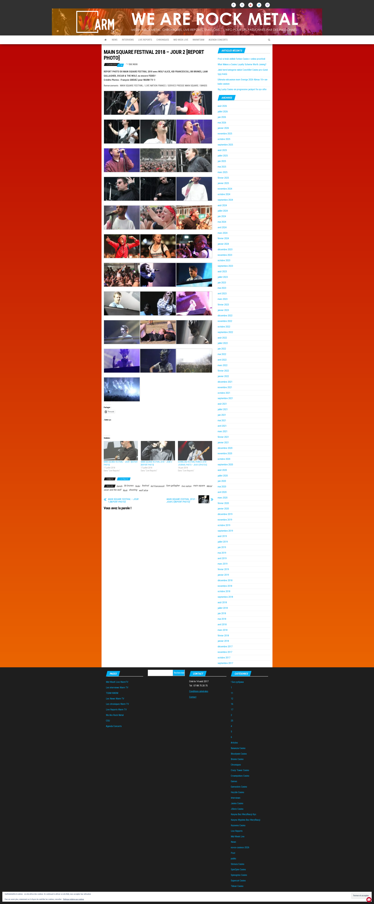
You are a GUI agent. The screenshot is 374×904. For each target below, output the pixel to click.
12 (232, 698)
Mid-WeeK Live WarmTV (117, 682)
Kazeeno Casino (238, 825)
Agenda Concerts (218, 39)
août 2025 (222, 150)
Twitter (259, 5)
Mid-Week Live (180, 39)
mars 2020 (222, 497)
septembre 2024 (225, 199)
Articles (234, 742)
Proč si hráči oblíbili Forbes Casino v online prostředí (241, 58)
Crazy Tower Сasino (240, 770)
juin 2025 (222, 161)
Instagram (242, 5)
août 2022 (222, 337)
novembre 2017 (225, 652)
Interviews (128, 39)
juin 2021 (222, 415)
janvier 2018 (223, 641)
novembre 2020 (225, 453)
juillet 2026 (223, 111)
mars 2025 (222, 172)
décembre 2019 (225, 514)
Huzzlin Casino (237, 792)
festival (145, 485)
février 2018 (223, 635)
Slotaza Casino (237, 864)
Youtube (250, 5)
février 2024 (223, 238)
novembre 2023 (225, 255)
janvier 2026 (223, 128)
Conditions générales (198, 691)
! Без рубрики (237, 682)
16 (232, 704)
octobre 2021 (224, 393)
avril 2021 (222, 425)
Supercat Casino (238, 880)
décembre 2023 (225, 249)
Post (233, 853)
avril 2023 (222, 293)
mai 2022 (222, 354)
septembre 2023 (225, 266)
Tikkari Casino (237, 886)
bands (119, 486)
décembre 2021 (225, 381)
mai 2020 (222, 486)
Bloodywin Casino (239, 753)
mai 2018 (222, 619)
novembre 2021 (225, 387)
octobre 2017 (224, 657)
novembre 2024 (225, 188)
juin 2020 (222, 481)
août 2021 (222, 403)
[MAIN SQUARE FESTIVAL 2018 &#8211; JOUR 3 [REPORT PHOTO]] (158, 451)
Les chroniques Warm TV (117, 704)
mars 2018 (222, 630)
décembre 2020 (225, 448)
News (114, 39)
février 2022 (223, 370)
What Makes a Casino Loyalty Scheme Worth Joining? (242, 64)
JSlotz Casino (237, 809)
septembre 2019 (225, 530)
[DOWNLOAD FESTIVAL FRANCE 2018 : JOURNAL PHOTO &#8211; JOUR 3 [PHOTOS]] (195, 451)
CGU (108, 720)
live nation (186, 486)
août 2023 (222, 271)
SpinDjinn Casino (238, 869)
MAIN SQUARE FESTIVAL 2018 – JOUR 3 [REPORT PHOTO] (181, 500)
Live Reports (145, 39)
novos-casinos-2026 (240, 847)
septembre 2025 (225, 144)
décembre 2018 (225, 580)
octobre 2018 (224, 591)
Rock (125, 490)
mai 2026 (222, 122)
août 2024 (222, 205)
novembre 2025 (225, 133)
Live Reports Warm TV (116, 709)
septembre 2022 (225, 332)
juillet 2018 (223, 608)
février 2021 (223, 437)
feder (137, 486)
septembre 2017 (225, 663)
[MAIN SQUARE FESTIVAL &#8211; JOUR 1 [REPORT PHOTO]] (121, 451)
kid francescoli (157, 486)
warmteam (198, 39)
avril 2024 (222, 227)
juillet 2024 (223, 210)
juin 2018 (222, 613)
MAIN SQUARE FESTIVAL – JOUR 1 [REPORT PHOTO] (123, 500)
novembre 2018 (225, 586)
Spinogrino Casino (239, 875)
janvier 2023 (223, 310)
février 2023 (223, 304)
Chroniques (162, 39)
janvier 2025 (223, 183)
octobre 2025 (224, 139)
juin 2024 (222, 216)
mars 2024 (222, 233)
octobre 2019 (224, 525)
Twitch (267, 5)
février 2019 (223, 569)
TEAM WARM (112, 693)
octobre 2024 (224, 194)
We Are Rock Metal (115, 715)
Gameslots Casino (239, 786)
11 (232, 693)
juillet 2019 (223, 541)
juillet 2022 (223, 343)
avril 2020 (222, 492)
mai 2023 (222, 288)
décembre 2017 (225, 646)
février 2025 (223, 177)
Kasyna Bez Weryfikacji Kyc (243, 814)
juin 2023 (222, 282)
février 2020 (223, 503)
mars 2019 (222, 563)
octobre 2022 (224, 326)
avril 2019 (222, 558)
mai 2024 (222, 221)
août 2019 (222, 536)
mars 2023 (222, 299)
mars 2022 (222, 365)
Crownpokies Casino (240, 775)
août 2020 (222, 470)
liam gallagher (173, 485)
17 (232, 709)
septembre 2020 (225, 464)
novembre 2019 (225, 519)
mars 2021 (222, 431)
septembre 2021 (225, 398)
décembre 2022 (225, 315)
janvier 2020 (223, 508)
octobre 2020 (224, 459)
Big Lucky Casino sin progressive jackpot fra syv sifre (242, 89)
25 (232, 720)
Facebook (233, 5)
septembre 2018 (225, 597)
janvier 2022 (223, 376)
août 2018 (222, 602)
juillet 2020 (223, 475)
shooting (133, 489)
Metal (209, 486)
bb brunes (128, 485)
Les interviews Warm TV (117, 687)
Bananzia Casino (238, 748)
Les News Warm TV (115, 698)
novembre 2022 (225, 321)
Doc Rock (133, 64)
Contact (192, 697)
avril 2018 (222, 624)
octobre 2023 (224, 260)
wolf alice (143, 490)
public (233, 858)
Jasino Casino (237, 803)
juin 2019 (222, 547)
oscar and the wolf (112, 489)
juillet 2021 (223, 409)
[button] (122, 103)
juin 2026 (222, 117)
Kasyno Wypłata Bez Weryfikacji (245, 819)
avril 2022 (222, 359)
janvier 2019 (223, 574)
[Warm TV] (106, 39)
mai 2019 (222, 552)
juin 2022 (222, 348)
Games (234, 781)
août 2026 (222, 106)
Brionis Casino (237, 759)
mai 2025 (222, 166)
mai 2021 (222, 420)
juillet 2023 (223, 277)
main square (199, 485)
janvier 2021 (223, 442)
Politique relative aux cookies (73, 899)
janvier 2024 (223, 244)
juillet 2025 (223, 155)
